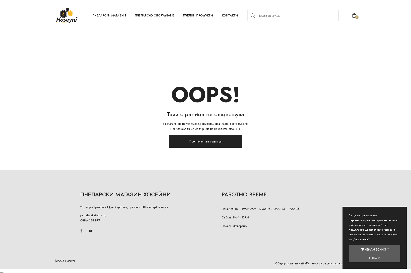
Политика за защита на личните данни (331, 263)
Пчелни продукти (198, 15)
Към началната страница (205, 141)
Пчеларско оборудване (154, 15)
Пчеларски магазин (109, 15)
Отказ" (374, 258)
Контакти (230, 15)
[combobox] (292, 15)
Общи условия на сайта (290, 263)
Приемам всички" (375, 249)
